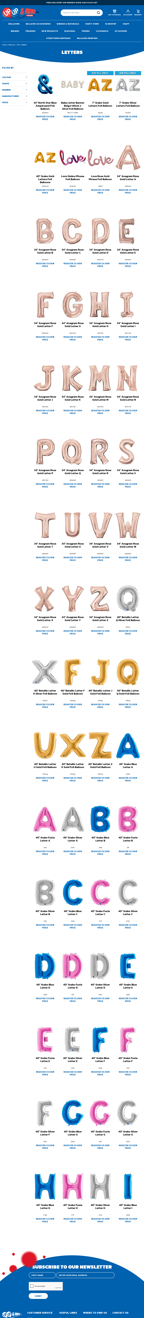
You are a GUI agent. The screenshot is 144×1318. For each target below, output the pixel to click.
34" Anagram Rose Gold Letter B (45, 251)
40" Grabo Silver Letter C (128, 912)
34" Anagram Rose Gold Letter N (128, 398)
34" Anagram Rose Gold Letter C (73, 251)
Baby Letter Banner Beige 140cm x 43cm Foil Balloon (72, 106)
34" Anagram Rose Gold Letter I (128, 324)
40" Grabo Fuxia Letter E (45, 1059)
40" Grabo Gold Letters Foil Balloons (45, 179)
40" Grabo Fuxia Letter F (127, 1059)
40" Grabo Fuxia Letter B (127, 839)
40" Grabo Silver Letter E (72, 1059)
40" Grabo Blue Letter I (128, 1206)
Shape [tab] (5, 83)
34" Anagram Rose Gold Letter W (128, 545)
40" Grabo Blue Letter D (45, 986)
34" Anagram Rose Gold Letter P (45, 471)
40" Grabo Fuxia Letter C (100, 912)
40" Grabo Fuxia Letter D (72, 986)
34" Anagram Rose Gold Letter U (73, 545)
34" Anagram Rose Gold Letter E (128, 251)
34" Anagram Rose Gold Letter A (128, 177)
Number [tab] (6, 89)
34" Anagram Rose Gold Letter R (100, 471)
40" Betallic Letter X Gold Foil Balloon (72, 765)
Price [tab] (5, 102)
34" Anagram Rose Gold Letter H (100, 324)
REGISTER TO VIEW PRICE (45, 117)
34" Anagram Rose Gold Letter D (100, 251)
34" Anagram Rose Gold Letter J (45, 398)
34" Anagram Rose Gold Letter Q (73, 471)
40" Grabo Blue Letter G (73, 1133)
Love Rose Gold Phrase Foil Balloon (100, 177)
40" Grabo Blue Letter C (73, 912)
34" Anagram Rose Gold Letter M (100, 398)
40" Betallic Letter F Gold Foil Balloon (73, 692)
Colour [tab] (6, 77)
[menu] (72, 31)
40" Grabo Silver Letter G (128, 1133)
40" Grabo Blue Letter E (128, 986)
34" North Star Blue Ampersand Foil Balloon (45, 106)
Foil (18, 45)
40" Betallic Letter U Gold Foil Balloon (45, 765)
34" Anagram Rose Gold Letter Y (73, 618)
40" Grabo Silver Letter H (100, 1206)
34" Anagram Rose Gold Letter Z (100, 618)
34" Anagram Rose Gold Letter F (45, 324)
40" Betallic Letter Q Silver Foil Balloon (128, 618)
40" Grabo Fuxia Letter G (100, 1133)
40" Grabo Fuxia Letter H (72, 1206)
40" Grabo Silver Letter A (72, 839)
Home (4, 45)
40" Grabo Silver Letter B (45, 912)
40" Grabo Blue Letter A (128, 765)
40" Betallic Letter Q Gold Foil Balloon (128, 692)
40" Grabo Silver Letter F (45, 1133)
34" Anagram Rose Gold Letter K (73, 398)
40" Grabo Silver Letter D (100, 986)
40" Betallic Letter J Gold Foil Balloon (100, 692)
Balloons (12, 45)
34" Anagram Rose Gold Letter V (100, 545)
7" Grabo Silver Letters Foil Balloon (128, 104)
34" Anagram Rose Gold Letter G (73, 324)
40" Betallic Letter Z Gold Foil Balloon (100, 765)
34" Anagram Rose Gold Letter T (45, 545)
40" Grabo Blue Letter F (100, 1059)
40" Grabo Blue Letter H (45, 1206)
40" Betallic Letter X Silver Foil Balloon (45, 692)
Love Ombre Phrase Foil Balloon (72, 177)
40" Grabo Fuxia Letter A (45, 839)
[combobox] (82, 12)
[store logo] (20, 12)
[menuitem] (14, 23)
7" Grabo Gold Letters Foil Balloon (100, 104)
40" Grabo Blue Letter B (100, 839)
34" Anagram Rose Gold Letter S (128, 471)
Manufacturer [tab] (10, 96)
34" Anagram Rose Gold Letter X (45, 618)
